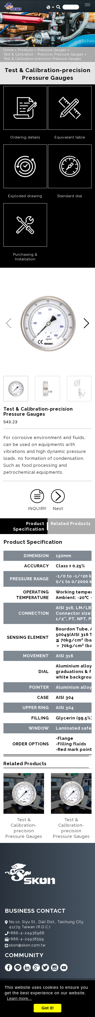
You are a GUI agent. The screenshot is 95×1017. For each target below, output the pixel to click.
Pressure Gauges (52, 50)
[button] (86, 323)
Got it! (48, 1008)
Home (8, 50)
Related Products (71, 523)
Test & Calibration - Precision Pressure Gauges (43, 54)
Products (25, 50)
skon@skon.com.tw (27, 945)
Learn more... (19, 998)
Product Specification (28, 526)
